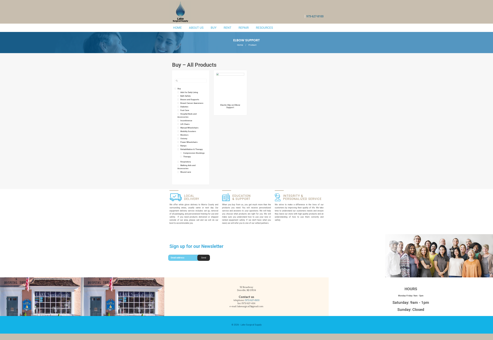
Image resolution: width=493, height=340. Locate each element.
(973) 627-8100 (252, 300)
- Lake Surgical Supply (250, 324)
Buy (213, 28)
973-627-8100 (315, 16)
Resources (264, 28)
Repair (244, 28)
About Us (196, 28)
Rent (227, 28)
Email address (177, 257)
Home (177, 28)
